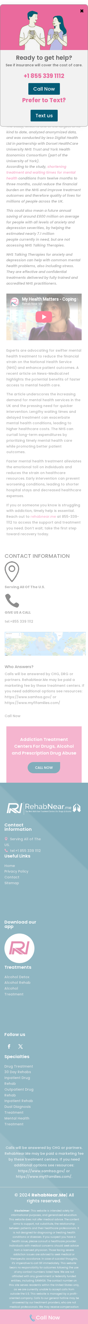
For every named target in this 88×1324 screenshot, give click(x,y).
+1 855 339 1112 (44, 76)
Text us (44, 115)
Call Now (44, 88)
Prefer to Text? (44, 100)
